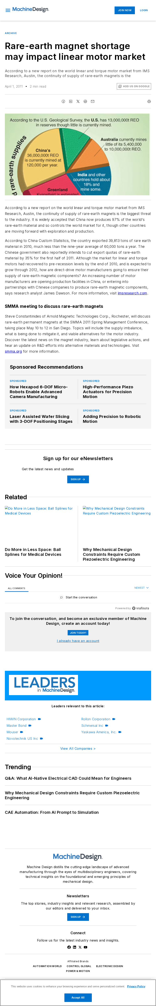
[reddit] (85, 101)
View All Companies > (78, 748)
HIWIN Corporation (21, 719)
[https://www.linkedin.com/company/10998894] (75, 947)
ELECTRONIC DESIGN (109, 966)
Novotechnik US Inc (22, 739)
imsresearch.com (132, 293)
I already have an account (78, 641)
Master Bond (16, 726)
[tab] (16, 588)
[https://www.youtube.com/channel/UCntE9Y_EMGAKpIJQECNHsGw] (85, 947)
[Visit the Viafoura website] (140, 608)
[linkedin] (71, 101)
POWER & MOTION (78, 971)
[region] (78, 598)
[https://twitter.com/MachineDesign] (80, 947)
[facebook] (63, 101)
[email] (93, 101)
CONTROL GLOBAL (79, 966)
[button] (8, 10)
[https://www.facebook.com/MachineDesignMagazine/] (69, 947)
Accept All (78, 997)
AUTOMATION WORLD (47, 966)
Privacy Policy (136, 986)
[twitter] (78, 101)
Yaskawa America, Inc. (98, 732)
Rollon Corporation (95, 719)
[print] (149, 101)
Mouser (12, 732)
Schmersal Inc (92, 726)
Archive (11, 33)
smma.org (13, 351)
